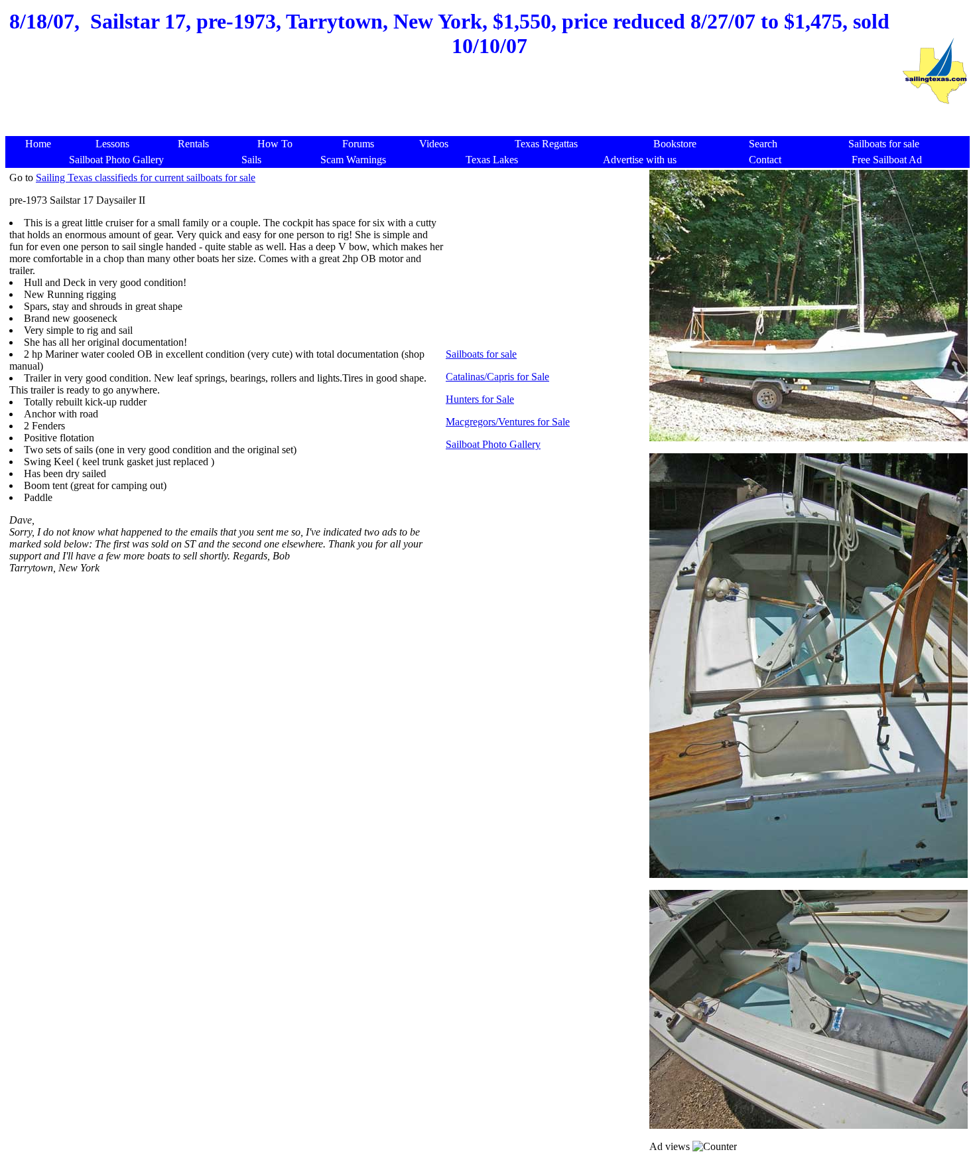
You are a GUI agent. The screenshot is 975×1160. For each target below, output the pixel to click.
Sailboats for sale (481, 354)
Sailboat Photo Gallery (493, 444)
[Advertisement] (453, 104)
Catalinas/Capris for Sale (497, 376)
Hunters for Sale (480, 399)
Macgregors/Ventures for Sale (508, 421)
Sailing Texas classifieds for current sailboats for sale (145, 177)
